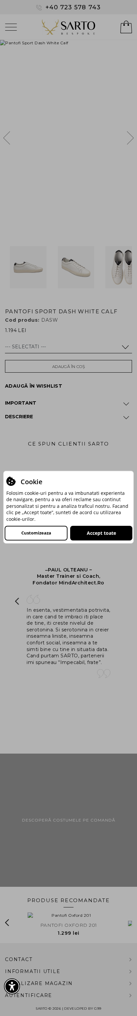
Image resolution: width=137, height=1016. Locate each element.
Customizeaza (36, 533)
